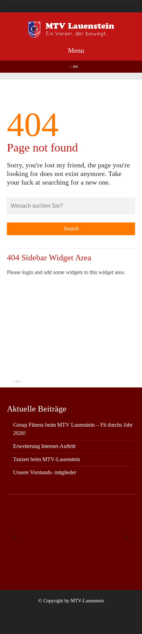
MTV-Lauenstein (87, 600)
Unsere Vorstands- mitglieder (44, 472)
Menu (75, 50)
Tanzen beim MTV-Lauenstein (46, 459)
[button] (15, 537)
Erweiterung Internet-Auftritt (44, 446)
